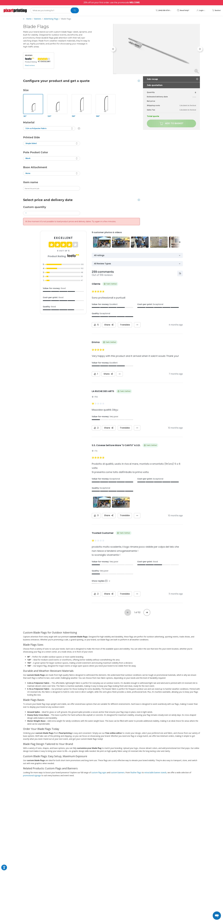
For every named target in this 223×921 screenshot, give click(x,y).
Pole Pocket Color (35, 152)
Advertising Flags (51, 19)
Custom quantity (34, 207)
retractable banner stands (155, 772)
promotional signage (32, 775)
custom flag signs (98, 772)
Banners (37, 19)
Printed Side (31, 137)
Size (26, 90)
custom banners (118, 772)
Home (28, 19)
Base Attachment (35, 167)
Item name (30, 182)
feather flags (135, 772)
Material (28, 122)
